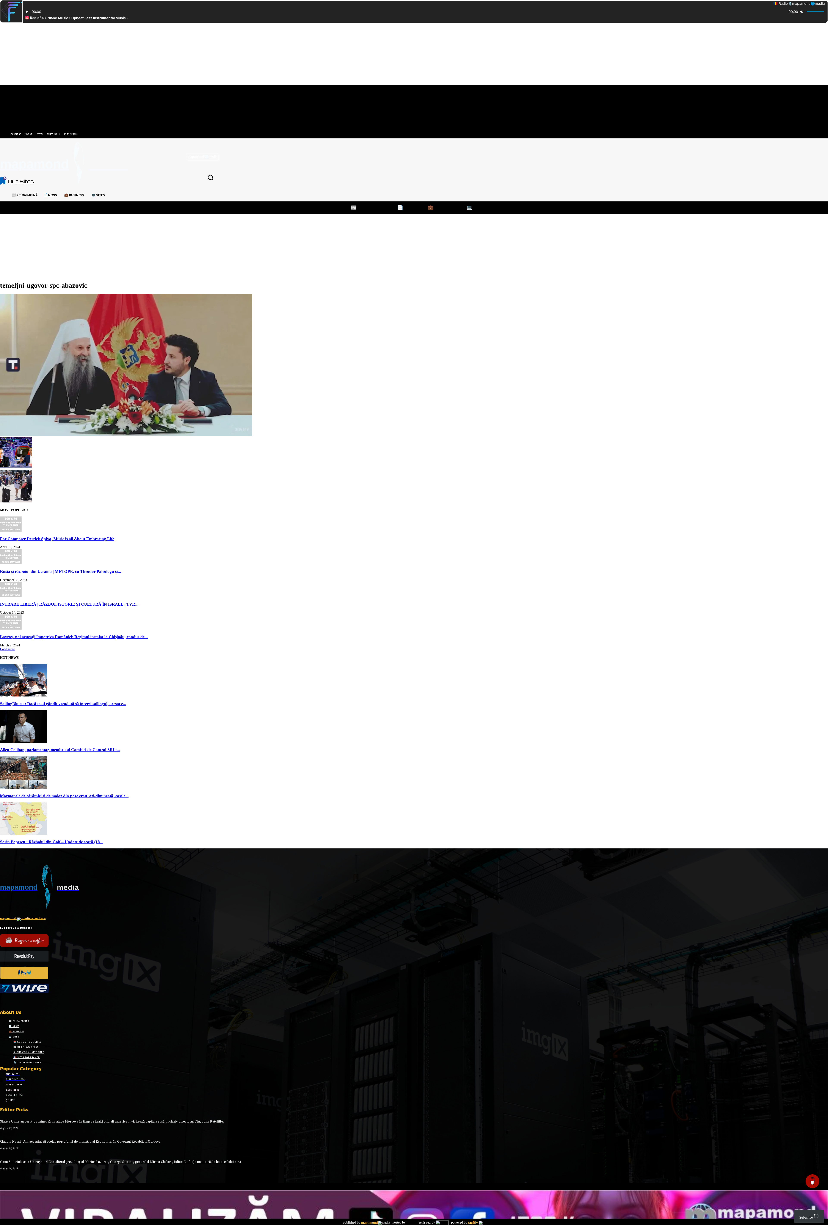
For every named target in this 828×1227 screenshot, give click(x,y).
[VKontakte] (25, 1000)
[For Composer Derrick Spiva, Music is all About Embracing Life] (11, 530)
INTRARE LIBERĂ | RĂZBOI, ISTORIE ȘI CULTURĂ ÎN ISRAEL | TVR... (69, 604)
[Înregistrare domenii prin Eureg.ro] (442, 1222)
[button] (210, 177)
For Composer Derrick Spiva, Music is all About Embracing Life (57, 539)
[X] (17, 1000)
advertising (23, 918)
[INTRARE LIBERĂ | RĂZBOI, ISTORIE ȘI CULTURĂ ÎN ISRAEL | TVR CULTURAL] (11, 596)
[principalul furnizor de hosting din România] (411, 1222)
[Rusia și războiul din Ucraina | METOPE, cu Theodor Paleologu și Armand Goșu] (11, 563)
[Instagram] (10, 1000)
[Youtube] (33, 1000)
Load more (7, 649)
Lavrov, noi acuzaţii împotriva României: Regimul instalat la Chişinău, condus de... (74, 637)
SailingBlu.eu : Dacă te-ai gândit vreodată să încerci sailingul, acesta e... (63, 703)
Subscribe (806, 1217)
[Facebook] (2, 1000)
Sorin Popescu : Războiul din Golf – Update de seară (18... (51, 842)
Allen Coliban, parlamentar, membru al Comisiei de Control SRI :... (60, 749)
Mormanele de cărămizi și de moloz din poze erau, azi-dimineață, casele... (64, 796)
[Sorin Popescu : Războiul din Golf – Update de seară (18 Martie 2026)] (23, 833)
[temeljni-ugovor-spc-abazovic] (126, 435)
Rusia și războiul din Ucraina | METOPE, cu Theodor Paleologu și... (60, 571)
